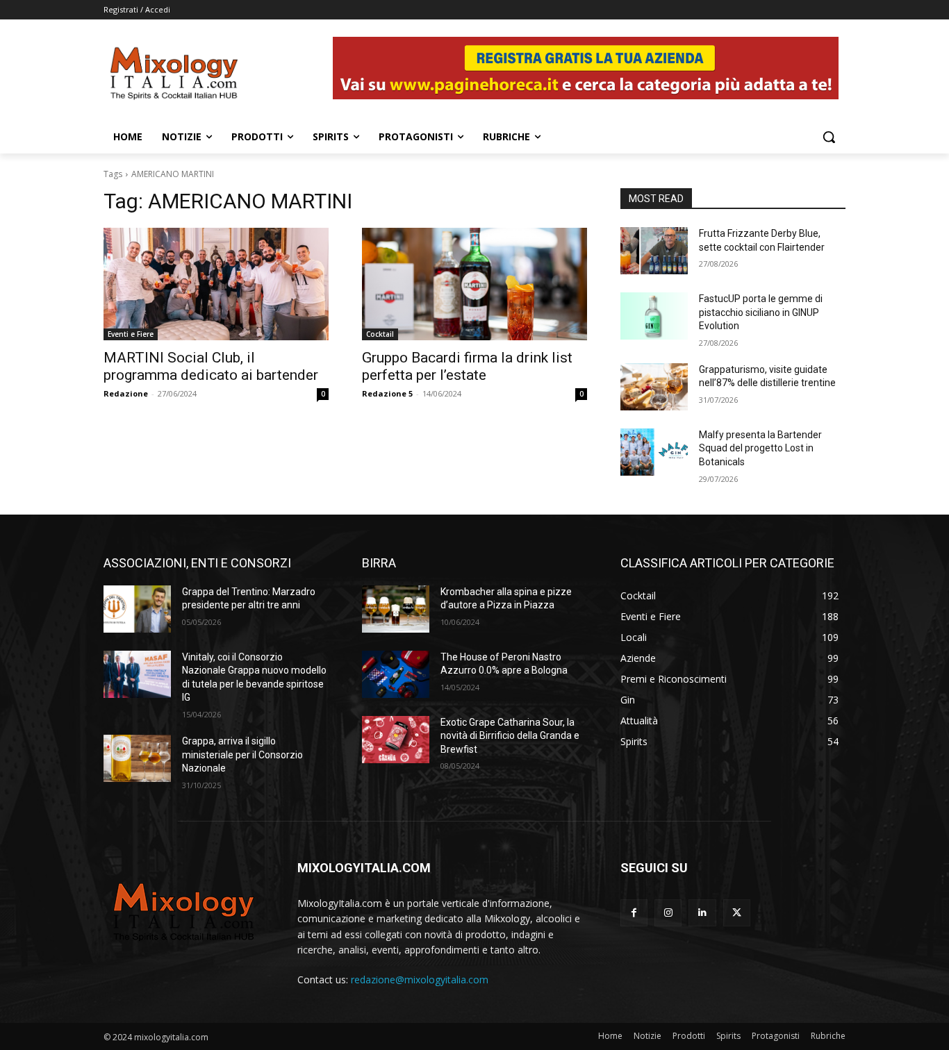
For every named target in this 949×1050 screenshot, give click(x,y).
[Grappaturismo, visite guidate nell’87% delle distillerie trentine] (654, 386)
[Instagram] (668, 912)
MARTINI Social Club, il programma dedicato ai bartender (211, 366)
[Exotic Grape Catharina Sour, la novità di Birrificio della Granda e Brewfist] (395, 739)
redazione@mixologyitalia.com (419, 979)
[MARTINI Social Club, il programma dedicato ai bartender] (216, 284)
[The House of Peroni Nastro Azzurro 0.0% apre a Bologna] (395, 674)
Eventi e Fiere (131, 334)
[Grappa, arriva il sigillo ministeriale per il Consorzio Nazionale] (137, 758)
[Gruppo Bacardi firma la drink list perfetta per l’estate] (474, 284)
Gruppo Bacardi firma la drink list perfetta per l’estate (467, 366)
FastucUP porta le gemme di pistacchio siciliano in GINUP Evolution (761, 312)
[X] (736, 912)
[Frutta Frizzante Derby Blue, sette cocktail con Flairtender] (654, 250)
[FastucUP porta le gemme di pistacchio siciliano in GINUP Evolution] (654, 316)
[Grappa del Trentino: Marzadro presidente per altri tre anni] (137, 609)
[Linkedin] (702, 912)
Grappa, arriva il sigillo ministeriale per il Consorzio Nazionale (242, 754)
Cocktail (380, 334)
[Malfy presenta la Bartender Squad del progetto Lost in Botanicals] (654, 452)
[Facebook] (633, 912)
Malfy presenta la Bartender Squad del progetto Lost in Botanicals (760, 448)
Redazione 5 (387, 393)
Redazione (126, 393)
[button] (828, 136)
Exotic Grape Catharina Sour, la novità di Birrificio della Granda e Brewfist (509, 736)
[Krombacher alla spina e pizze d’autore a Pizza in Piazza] (395, 609)
